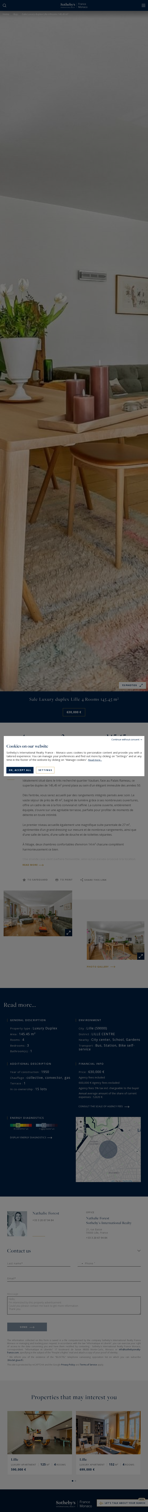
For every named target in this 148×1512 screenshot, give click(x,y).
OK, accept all (20, 769)
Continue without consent (125, 739)
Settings (45, 769)
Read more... (95, 759)
